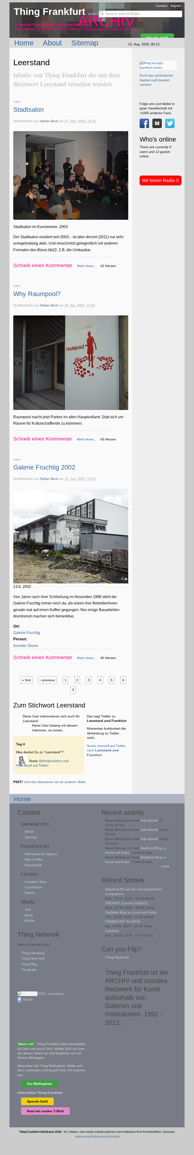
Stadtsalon (28, 109)
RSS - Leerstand (50, 994)
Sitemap (85, 43)
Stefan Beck (49, 121)
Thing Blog (29, 964)
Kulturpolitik (33, 865)
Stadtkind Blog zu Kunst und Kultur (131, 912)
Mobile (30, 920)
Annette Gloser (25, 646)
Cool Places (33, 887)
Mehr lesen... (87, 266)
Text (28, 909)
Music (29, 915)
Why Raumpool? (37, 293)
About (53, 43)
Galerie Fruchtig (26, 633)
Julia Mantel (149, 820)
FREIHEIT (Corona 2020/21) (126, 903)
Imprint (176, 6)
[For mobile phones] (157, 125)
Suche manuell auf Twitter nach (106, 750)
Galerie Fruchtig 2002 (44, 467)
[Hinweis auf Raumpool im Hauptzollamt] (72, 407)
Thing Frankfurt (51, 11)
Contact (161, 6)
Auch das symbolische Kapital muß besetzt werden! (156, 79)
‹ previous (47, 680)
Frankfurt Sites (36, 882)
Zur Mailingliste (39, 1084)
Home (25, 43)
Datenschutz (100, 1136)
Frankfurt (112, 931)
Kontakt (114, 1136)
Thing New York (33, 958)
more (165, 866)
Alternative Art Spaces (41, 854)
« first (26, 680)
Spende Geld (37, 1101)
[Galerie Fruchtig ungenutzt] (72, 580)
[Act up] (158, 67)
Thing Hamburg (32, 953)
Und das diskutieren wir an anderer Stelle (55, 782)
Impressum (82, 1136)
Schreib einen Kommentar (42, 265)
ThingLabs (29, 969)
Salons (30, 893)
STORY (16, 102)
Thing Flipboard (117, 957)
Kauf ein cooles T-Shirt (45, 1111)
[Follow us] (170, 125)
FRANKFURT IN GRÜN (122, 921)
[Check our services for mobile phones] (22, 761)
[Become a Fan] (144, 125)
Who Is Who (34, 859)
